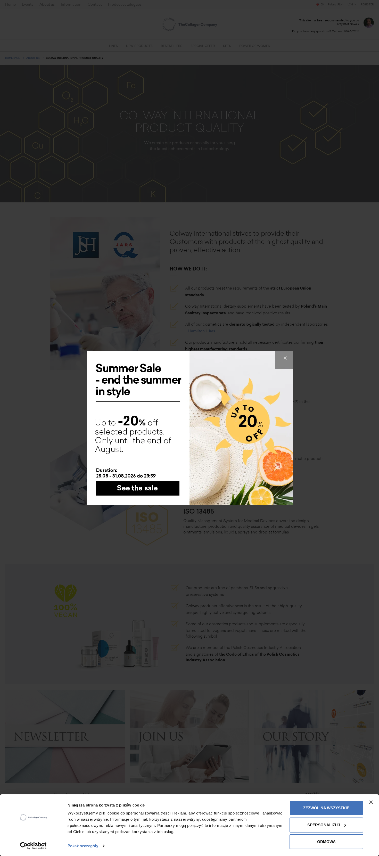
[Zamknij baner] (371, 802)
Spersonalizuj (323, 824)
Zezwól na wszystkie (326, 808)
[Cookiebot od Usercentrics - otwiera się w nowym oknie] (33, 846)
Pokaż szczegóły (83, 846)
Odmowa (326, 841)
